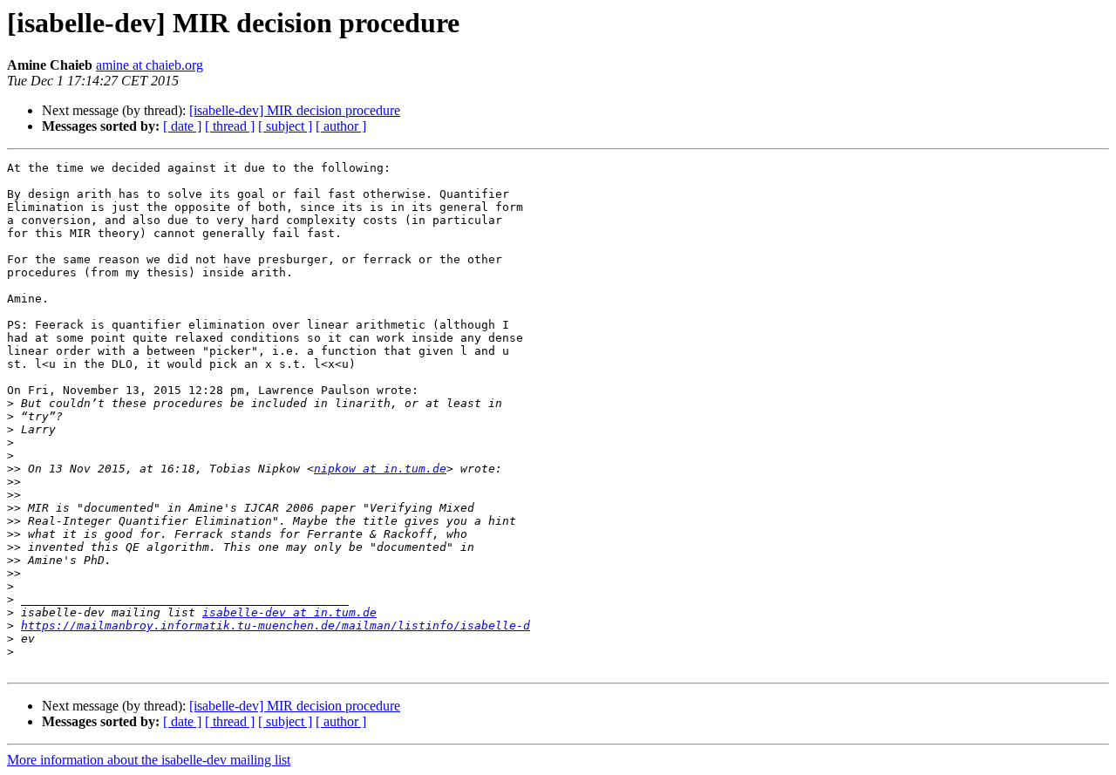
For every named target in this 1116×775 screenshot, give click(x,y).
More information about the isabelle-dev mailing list (148, 759)
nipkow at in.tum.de (380, 468)
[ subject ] (285, 126)
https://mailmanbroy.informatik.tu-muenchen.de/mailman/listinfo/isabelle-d (275, 625)
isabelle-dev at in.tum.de (289, 612)
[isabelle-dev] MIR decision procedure (294, 110)
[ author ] (341, 126)
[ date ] (182, 126)
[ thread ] (230, 126)
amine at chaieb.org (149, 65)
